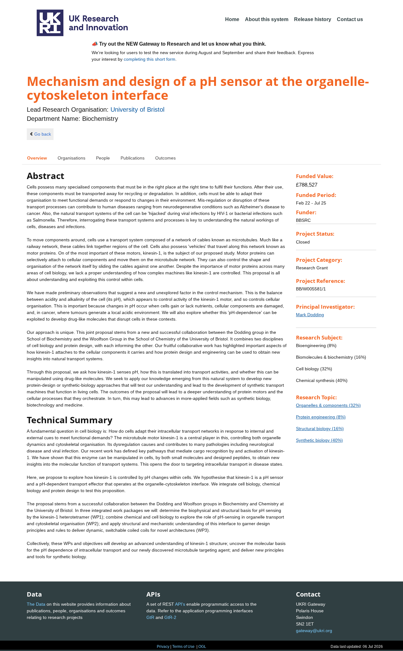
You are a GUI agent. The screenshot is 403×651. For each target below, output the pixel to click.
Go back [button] (42, 134)
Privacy (163, 646)
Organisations (71, 157)
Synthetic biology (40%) (319, 440)
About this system (266, 19)
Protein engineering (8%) (321, 416)
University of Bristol (137, 109)
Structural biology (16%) (320, 428)
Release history (312, 19)
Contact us (350, 19)
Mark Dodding (310, 314)
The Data (36, 604)
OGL (202, 646)
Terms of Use (183, 646)
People (103, 157)
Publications (133, 157)
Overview (37, 157)
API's (180, 604)
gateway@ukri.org (314, 630)
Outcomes (165, 157)
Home (232, 19)
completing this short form (149, 59)
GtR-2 (170, 617)
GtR (150, 617)
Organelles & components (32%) (328, 405)
